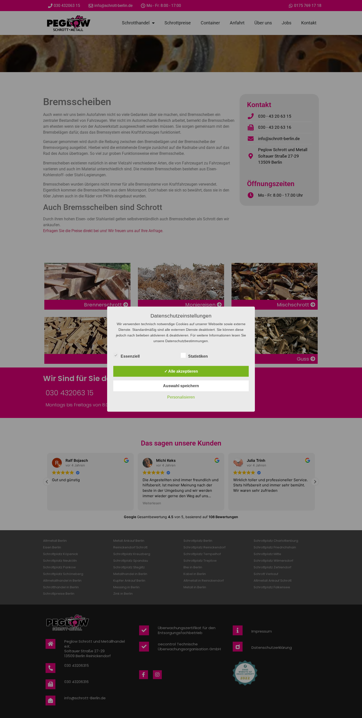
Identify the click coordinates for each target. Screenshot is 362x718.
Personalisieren (181, 397)
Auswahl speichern (181, 385)
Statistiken (198, 356)
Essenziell (130, 356)
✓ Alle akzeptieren (181, 371)
